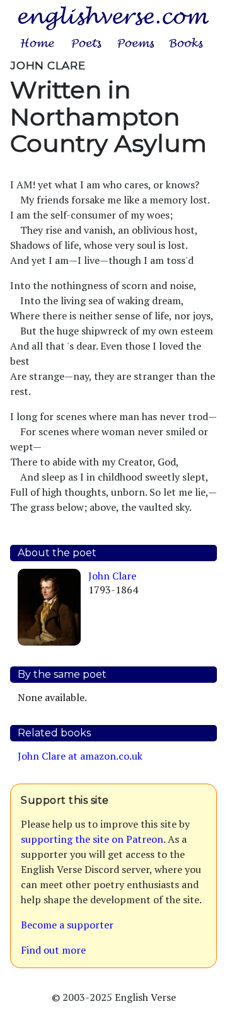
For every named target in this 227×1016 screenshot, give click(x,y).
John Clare (112, 576)
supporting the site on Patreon (92, 839)
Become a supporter (67, 925)
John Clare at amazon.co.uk (80, 756)
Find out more (53, 950)
